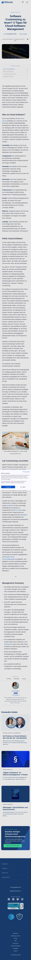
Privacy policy (26, 471)
